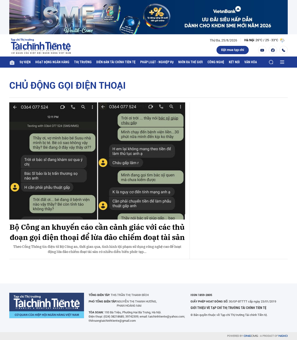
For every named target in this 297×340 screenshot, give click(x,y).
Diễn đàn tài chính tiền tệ (116, 62)
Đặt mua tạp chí (232, 49)
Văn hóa (250, 62)
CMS (251, 335)
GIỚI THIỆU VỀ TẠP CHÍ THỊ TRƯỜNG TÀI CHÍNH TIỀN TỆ (228, 308)
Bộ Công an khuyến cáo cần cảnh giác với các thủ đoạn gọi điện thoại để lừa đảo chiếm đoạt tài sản (97, 232)
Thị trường (83, 62)
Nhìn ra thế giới (190, 62)
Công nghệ (215, 62)
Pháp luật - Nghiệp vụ (157, 62)
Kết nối (234, 62)
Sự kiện (25, 62)
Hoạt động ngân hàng (52, 62)
